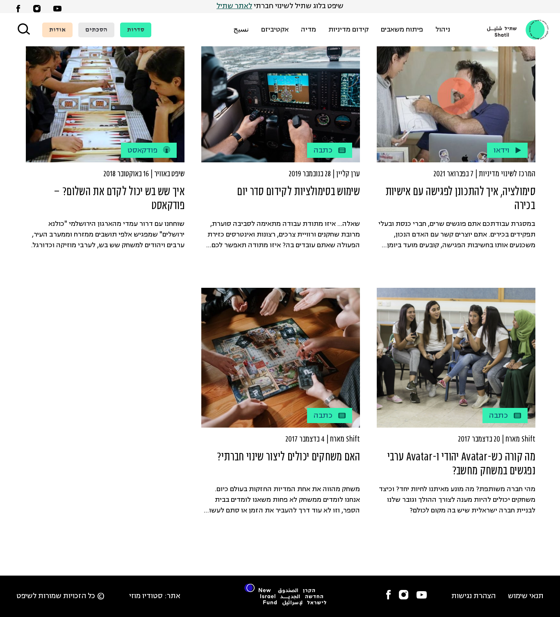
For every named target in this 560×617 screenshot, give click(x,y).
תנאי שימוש (526, 596)
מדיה (308, 29)
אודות (57, 30)
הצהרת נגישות (473, 596)
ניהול (442, 29)
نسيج (241, 29)
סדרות (135, 30)
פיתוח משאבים (402, 29)
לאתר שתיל (234, 6)
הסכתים (96, 30)
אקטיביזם (275, 29)
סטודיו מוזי (146, 596)
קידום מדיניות (348, 29)
